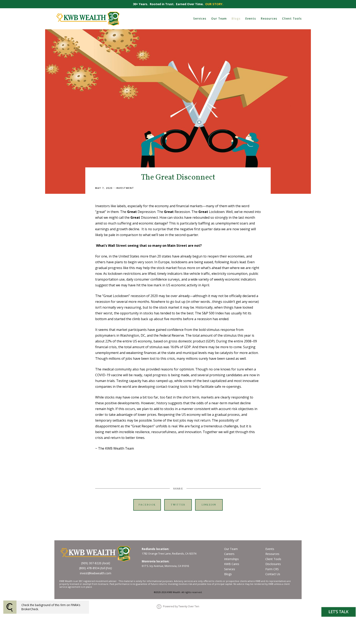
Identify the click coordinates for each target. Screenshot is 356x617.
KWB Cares (231, 564)
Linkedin (209, 504)
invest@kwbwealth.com (95, 573)
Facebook (147, 504)
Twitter (178, 504)
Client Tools (292, 18)
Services (199, 18)
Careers (229, 554)
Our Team (219, 18)
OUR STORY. (214, 4)
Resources (269, 18)
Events (250, 18)
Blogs (236, 18)
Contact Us (272, 574)
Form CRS (272, 569)
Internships (231, 559)
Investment (125, 188)
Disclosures (273, 564)
